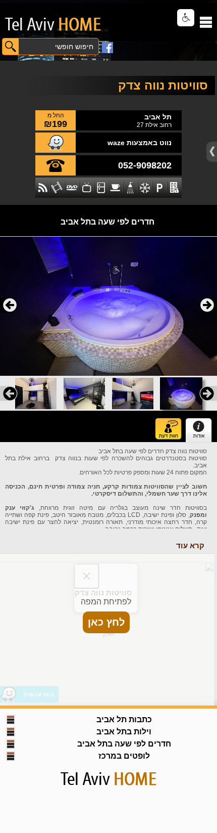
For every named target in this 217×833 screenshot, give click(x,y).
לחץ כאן (106, 622)
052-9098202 (145, 165)
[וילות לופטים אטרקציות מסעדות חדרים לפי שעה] (48, 24)
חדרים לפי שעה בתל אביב (107, 221)
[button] (185, 17)
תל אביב (158, 117)
